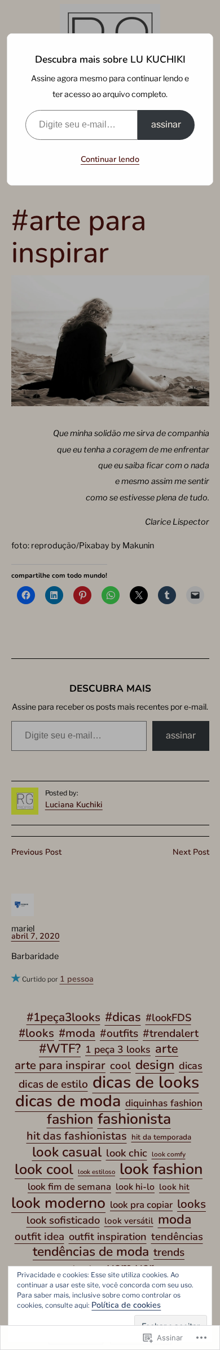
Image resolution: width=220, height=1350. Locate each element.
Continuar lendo (110, 159)
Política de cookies (126, 1305)
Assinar (166, 124)
